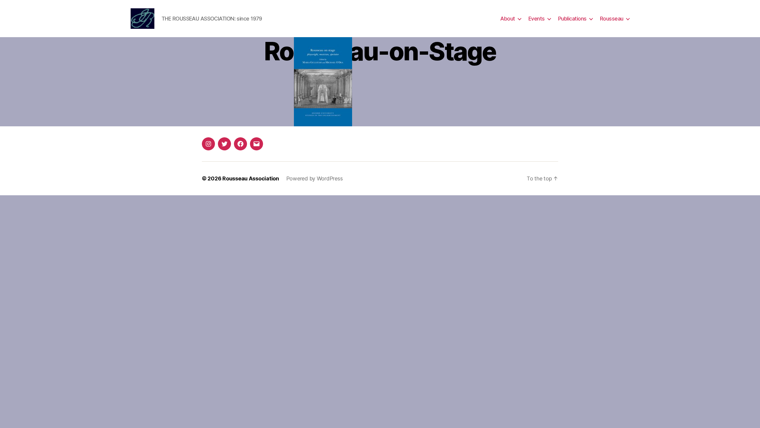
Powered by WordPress (314, 178)
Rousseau (611, 18)
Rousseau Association (250, 178)
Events (536, 18)
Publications (572, 18)
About (507, 18)
